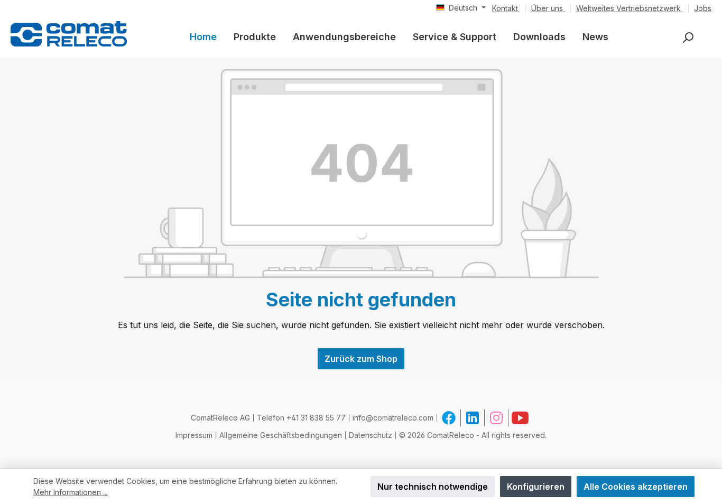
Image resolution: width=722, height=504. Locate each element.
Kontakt (506, 8)
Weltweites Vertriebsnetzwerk (629, 8)
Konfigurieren (535, 486)
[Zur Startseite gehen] (69, 33)
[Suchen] (687, 37)
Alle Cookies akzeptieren (636, 486)
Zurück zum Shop (361, 358)
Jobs (702, 8)
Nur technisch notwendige (432, 486)
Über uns (548, 8)
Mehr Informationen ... (70, 492)
